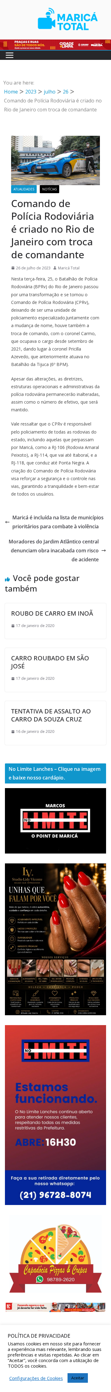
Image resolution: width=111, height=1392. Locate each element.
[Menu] (9, 55)
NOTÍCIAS (49, 189)
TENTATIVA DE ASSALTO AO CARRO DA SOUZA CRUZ (51, 715)
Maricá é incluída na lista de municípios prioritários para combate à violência (58, 522)
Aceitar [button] (77, 1378)
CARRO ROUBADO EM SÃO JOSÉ (50, 662)
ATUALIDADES (24, 189)
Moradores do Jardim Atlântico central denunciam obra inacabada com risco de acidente (54, 550)
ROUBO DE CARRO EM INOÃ (52, 613)
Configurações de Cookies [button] (36, 1378)
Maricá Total (69, 268)
